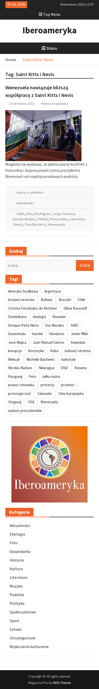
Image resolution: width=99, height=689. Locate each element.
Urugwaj (14, 401)
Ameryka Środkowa (23, 291)
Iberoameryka (49, 30)
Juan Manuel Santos (48, 342)
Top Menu (51, 14)
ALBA (20, 213)
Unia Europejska (71, 393)
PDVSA (43, 219)
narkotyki (68, 359)
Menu (52, 48)
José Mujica (17, 342)
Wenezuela (56, 224)
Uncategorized (22, 637)
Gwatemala (17, 333)
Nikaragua (46, 367)
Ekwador (59, 316)
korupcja (15, 350)
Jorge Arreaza (63, 213)
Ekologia (17, 534)
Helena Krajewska (54, 103)
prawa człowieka (21, 384)
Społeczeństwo (23, 611)
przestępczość (19, 393)
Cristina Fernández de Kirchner (32, 308)
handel (37, 333)
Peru (32, 376)
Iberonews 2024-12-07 (77, 4)
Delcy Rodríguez (38, 213)
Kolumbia (78, 342)
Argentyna (52, 291)
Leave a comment (29, 192)
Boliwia (46, 299)
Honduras (56, 333)
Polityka (17, 603)
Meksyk (14, 359)
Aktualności (25, 203)
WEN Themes (62, 683)
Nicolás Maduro (24, 219)
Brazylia (65, 299)
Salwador (45, 393)
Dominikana (17, 316)
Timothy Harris (35, 224)
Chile (81, 299)
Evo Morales (54, 325)
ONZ (64, 367)
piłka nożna (51, 376)
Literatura (18, 577)
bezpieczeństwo (21, 299)
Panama (80, 367)
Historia (17, 560)
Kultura (16, 568)
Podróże (17, 594)
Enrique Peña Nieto (23, 325)
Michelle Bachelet (40, 359)
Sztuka (16, 629)
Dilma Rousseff (75, 308)
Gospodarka (20, 551)
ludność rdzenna (78, 350)
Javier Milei (79, 333)
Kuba (54, 350)
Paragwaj (15, 376)
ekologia (39, 316)
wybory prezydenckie (25, 410)
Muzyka (16, 585)
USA (31, 401)
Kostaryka (36, 350)
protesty (48, 384)
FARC (75, 325)
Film (14, 542)
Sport (15, 620)
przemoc (68, 384)
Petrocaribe (59, 219)
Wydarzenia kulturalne (29, 646)
